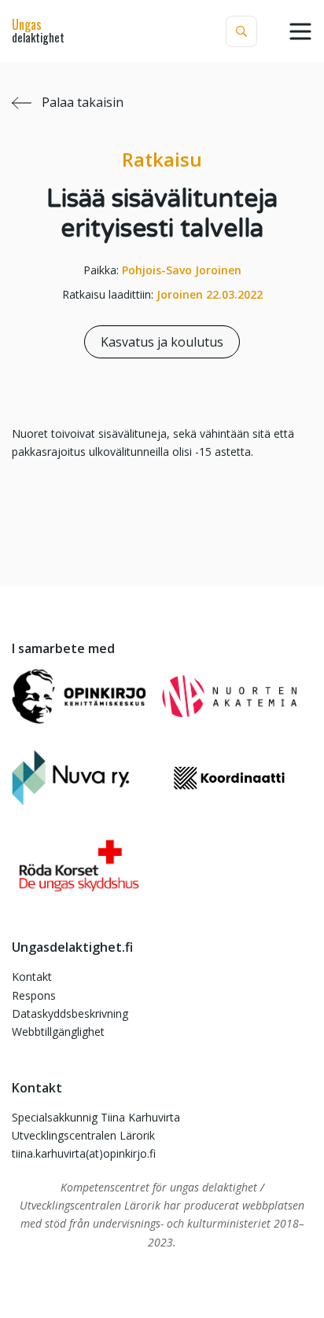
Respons (34, 995)
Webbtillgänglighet (58, 1031)
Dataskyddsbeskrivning (70, 1013)
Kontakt (32, 976)
